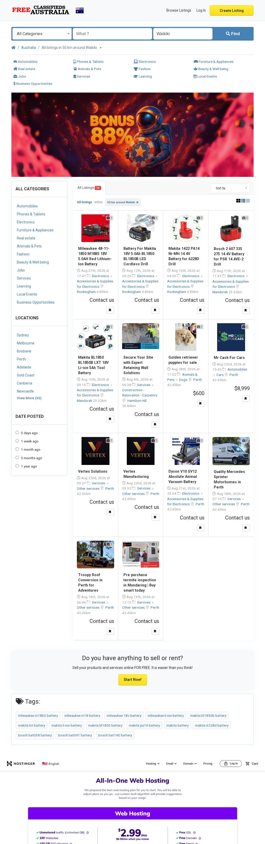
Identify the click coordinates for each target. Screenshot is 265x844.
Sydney (23, 335)
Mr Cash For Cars (229, 358)
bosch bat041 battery (75, 735)
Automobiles (27, 61)
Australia (28, 48)
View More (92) (29, 398)
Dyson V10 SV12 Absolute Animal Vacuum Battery (182, 476)
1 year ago (29, 466)
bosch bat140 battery (115, 735)
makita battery (177, 725)
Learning (145, 76)
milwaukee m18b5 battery (38, 715)
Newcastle (25, 391)
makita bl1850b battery (208, 715)
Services (83, 76)
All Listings (88, 188)
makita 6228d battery (212, 725)
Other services (88, 488)
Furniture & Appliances (215, 61)
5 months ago (31, 458)
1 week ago (30, 441)
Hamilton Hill (136, 400)
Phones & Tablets (90, 61)
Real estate (26, 69)
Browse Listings (178, 10)
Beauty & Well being (212, 69)
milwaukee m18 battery (82, 715)
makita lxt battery (31, 725)
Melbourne (25, 343)
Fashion (144, 69)
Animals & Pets (89, 69)
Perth (21, 359)
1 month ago (30, 449)
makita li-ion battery (66, 725)
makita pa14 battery (144, 725)
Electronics (147, 61)
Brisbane (24, 351)
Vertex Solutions (92, 471)
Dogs (183, 380)
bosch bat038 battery (35, 735)
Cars (220, 375)
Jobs (21, 76)
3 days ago (29, 433)
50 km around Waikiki (121, 202)
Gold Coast (25, 375)
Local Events (207, 76)
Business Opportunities (34, 83)
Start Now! (133, 679)
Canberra (24, 383)
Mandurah (220, 292)
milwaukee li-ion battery (166, 715)
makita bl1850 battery (105, 725)
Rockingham (87, 292)
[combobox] (42, 34)
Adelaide (24, 367)
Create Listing (232, 11)
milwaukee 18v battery (124, 715)
